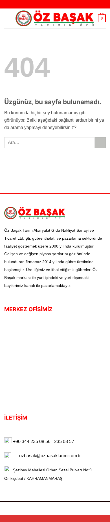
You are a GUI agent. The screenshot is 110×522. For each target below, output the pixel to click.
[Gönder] (100, 143)
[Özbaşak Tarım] (55, 18)
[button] (7, 18)
